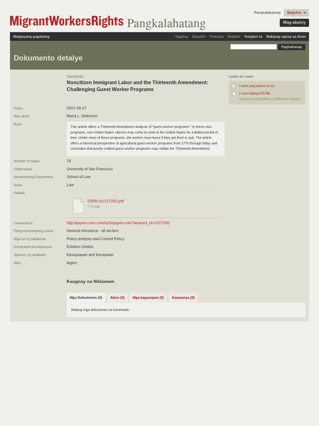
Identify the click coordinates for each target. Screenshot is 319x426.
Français (217, 36)
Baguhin (294, 12)
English (234, 36)
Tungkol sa (253, 36)
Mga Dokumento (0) (86, 297)
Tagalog (181, 36)
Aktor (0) (117, 297)
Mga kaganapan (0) (148, 297)
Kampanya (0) (183, 297)
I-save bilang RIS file (254, 93)
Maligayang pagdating (31, 36)
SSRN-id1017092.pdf (105, 201)
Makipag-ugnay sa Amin (286, 36)
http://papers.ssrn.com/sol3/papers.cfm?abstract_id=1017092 (118, 223)
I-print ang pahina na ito (256, 86)
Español (199, 36)
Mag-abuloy (294, 22)
